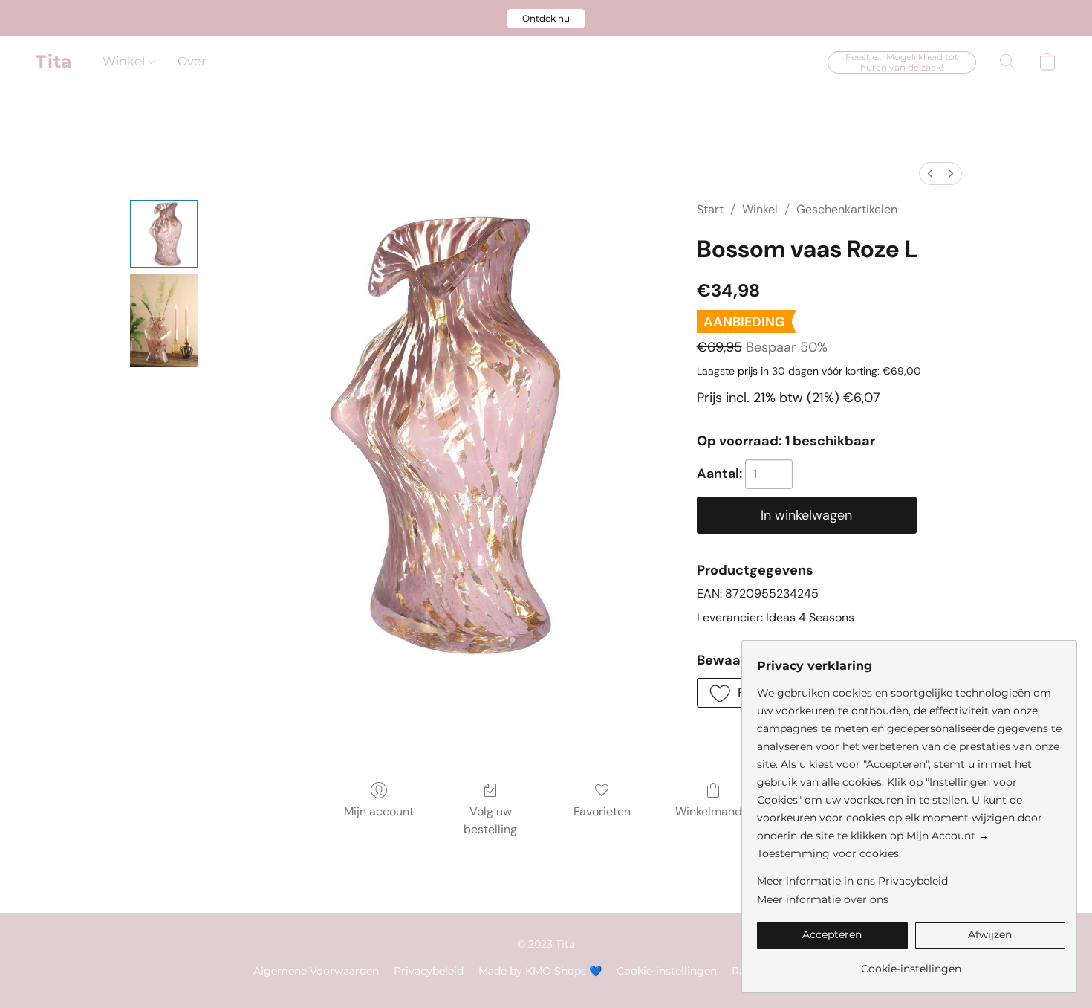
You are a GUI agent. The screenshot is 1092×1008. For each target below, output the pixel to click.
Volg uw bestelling (490, 820)
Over (192, 61)
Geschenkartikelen (846, 209)
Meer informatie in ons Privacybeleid (852, 881)
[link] (911, 963)
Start (710, 209)
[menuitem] (930, 173)
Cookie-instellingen (667, 971)
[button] (546, 18)
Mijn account (379, 811)
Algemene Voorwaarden (316, 971)
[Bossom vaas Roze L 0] (164, 234)
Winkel (125, 61)
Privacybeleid (429, 971)
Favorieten (602, 811)
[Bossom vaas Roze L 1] (164, 320)
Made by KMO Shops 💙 (540, 971)
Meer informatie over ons (822, 899)
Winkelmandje (713, 811)
